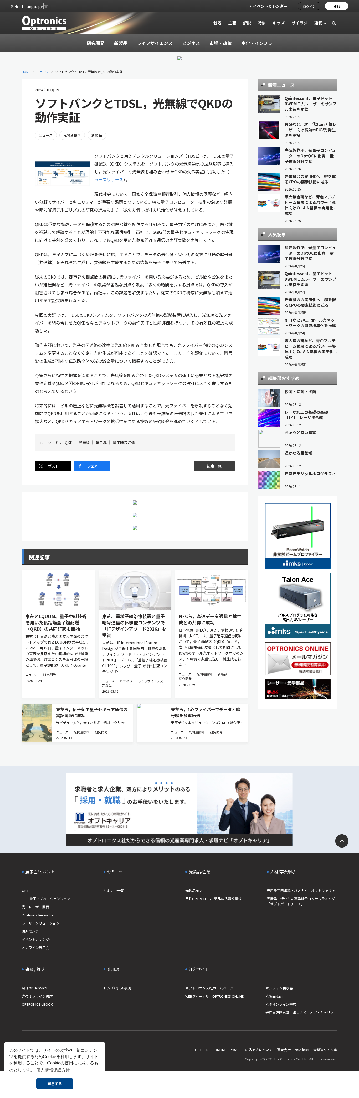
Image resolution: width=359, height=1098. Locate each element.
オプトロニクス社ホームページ (209, 988)
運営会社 (284, 1049)
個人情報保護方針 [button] (53, 1070)
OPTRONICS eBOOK (37, 1004)
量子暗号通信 (124, 442)
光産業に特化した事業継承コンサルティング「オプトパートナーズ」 (301, 901)
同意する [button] (54, 1083)
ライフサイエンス (150, 681)
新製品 (96, 135)
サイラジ (299, 22)
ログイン (309, 6)
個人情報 (302, 1049)
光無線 (84, 442)
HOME (26, 71)
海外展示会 (30, 931)
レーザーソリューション (40, 923)
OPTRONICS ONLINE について (218, 1049)
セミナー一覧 (114, 890)
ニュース (43, 71)
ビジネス (126, 681)
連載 (318, 22)
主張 (232, 22)
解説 (247, 22)
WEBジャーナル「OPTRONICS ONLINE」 (216, 996)
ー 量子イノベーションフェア (46, 898)
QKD (69, 442)
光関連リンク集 (325, 1049)
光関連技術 (72, 135)
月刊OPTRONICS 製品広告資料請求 (213, 898)
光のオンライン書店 (37, 996)
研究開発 (49, 674)
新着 (217, 22)
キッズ (279, 22)
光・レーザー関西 (35, 906)
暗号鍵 (101, 442)
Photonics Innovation (38, 914)
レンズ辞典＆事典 (117, 988)
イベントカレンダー (270, 6)
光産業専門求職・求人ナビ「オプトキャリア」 (302, 890)
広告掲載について (259, 1049)
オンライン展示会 (35, 947)
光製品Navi (193, 890)
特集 (262, 22)
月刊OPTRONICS (34, 988)
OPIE (25, 890)
